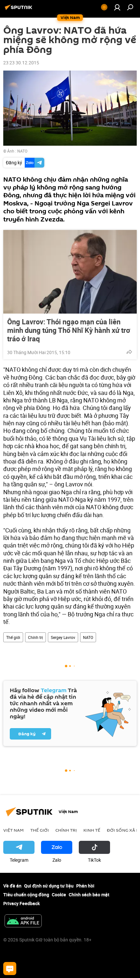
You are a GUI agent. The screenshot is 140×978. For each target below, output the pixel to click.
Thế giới (13, 637)
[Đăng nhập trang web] (117, 7)
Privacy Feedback (21, 903)
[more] (129, 351)
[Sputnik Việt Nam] (19, 10)
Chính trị (35, 637)
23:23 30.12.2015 (21, 62)
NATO (22, 151)
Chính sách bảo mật (89, 894)
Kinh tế (91, 830)
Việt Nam (13, 830)
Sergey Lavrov (63, 637)
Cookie (59, 894)
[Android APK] (23, 921)
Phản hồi (85, 886)
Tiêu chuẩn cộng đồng (26, 894)
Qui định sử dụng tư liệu (49, 886)
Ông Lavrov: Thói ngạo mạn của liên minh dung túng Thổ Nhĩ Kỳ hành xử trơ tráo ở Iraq (68, 330)
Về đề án (12, 886)
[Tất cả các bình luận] (9, 968)
